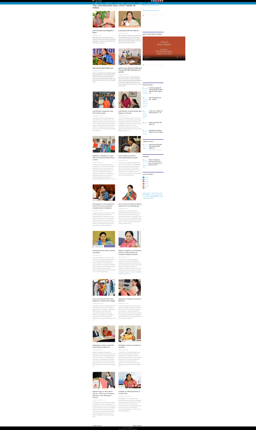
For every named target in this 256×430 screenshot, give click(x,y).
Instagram (146, 181)
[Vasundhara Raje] (97, 1)
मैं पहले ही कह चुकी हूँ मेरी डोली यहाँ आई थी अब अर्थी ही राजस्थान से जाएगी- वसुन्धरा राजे (156, 90)
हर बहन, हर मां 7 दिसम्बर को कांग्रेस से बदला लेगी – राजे (155, 112)
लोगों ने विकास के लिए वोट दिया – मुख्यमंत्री (155, 98)
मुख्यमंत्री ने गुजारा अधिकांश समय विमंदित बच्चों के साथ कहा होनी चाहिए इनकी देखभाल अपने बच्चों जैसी (130, 70)
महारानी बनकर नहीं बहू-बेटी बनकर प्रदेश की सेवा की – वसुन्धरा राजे (155, 146)
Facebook (146, 177)
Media (149, 3)
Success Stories (131, 3)
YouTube (146, 185)
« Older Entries (97, 425)
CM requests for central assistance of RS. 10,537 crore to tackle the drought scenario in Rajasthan (103, 206)
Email (145, 187)
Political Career (120, 3)
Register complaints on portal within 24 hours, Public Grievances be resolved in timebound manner (129, 252)
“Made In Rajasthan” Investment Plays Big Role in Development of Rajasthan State (155, 162)
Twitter (146, 179)
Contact (156, 3)
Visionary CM (141, 3)
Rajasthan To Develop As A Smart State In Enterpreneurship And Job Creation (103, 158)
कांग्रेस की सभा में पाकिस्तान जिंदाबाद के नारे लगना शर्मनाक (156, 131)
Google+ (146, 183)
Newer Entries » (137, 425)
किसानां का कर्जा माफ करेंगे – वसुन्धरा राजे (155, 123)
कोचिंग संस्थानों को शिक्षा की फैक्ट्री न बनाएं (103, 68)
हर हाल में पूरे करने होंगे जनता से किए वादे (128, 31)
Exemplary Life (108, 3)
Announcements (147, 193)
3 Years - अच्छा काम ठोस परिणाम (152, 196)
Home (96, 3)
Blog (100, 3)
